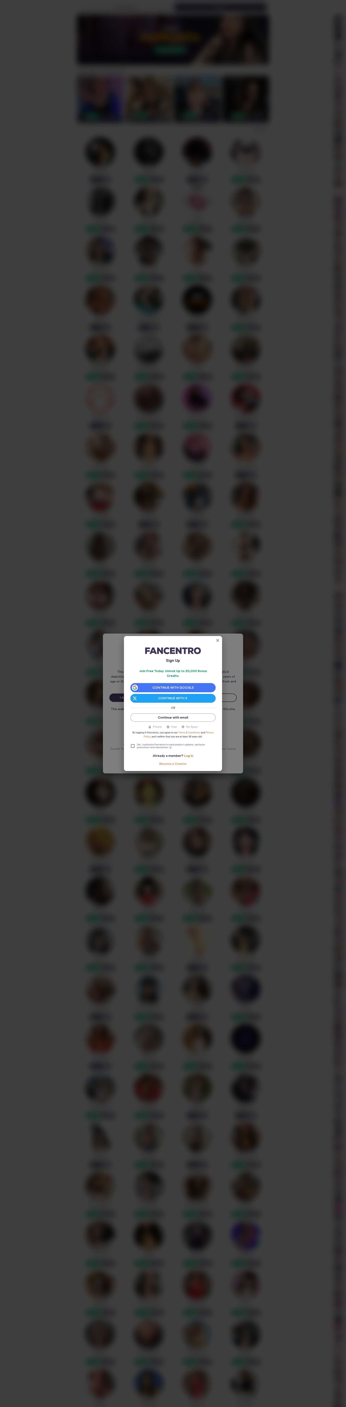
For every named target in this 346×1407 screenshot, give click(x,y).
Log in (188, 755)
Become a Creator (173, 763)
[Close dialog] (217, 640)
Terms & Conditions (189, 732)
